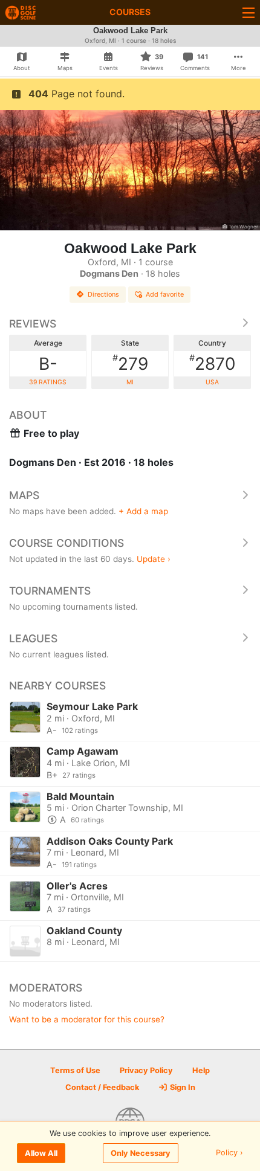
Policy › (229, 1153)
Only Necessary (141, 1153)
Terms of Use (75, 1070)
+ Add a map (143, 511)
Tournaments (50, 590)
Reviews (32, 323)
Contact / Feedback (102, 1087)
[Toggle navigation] (248, 12)
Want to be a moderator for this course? (86, 1019)
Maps (24, 495)
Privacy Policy (146, 1070)
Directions (103, 294)
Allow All (41, 1153)
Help (201, 1070)
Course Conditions (66, 543)
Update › (154, 559)
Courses (130, 12)
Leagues (33, 638)
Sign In (181, 1087)
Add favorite (165, 294)
